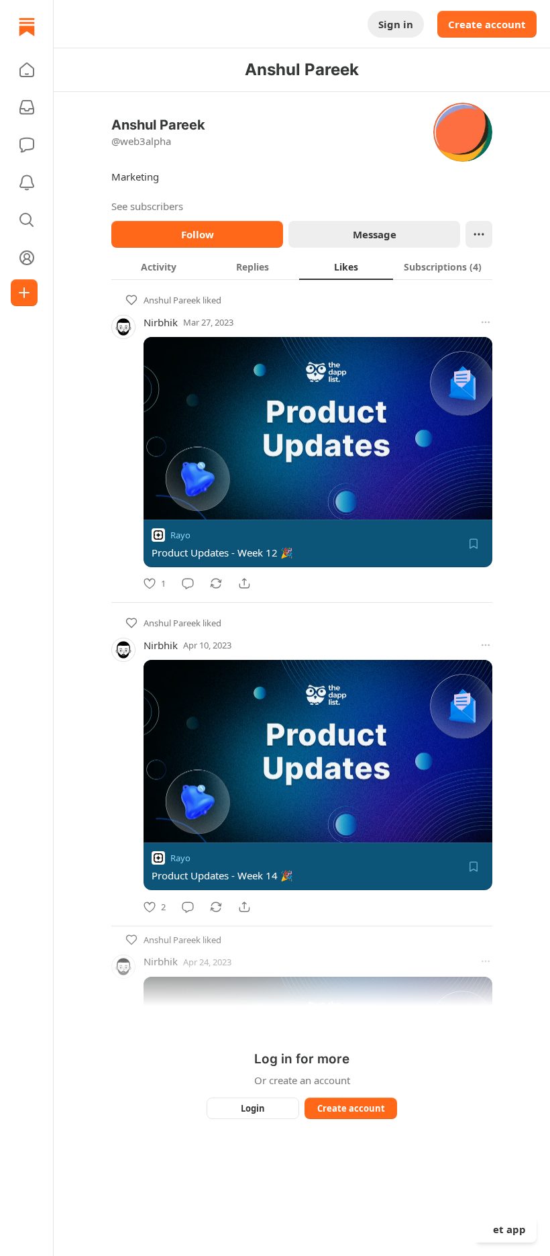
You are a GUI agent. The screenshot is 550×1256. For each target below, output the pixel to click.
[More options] (485, 322)
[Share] (244, 583)
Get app (506, 1229)
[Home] (27, 27)
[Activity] (27, 182)
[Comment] (187, 583)
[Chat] (27, 145)
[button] (27, 70)
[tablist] (301, 266)
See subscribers (147, 206)
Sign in (395, 24)
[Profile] (27, 258)
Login (253, 1108)
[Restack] (216, 583)
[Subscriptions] (27, 107)
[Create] (24, 292)
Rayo (180, 535)
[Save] (473, 543)
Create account (487, 24)
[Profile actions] (478, 234)
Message (374, 234)
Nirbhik (161, 322)
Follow (197, 234)
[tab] (158, 266)
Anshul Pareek (172, 300)
